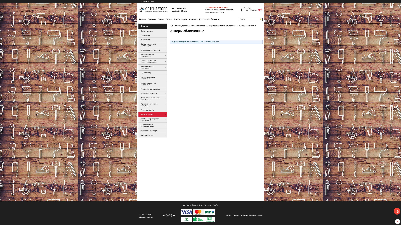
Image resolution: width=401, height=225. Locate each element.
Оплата (161, 19)
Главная (142, 19)
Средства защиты (147, 110)
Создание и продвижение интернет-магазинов (241, 215)
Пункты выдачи (180, 19)
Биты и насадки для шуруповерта (148, 45)
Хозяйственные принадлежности (147, 125)
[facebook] (169, 215)
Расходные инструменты (150, 89)
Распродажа (145, 35)
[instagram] (167, 215)
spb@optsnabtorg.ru (179, 11)
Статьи (169, 19)
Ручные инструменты (149, 93)
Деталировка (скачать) (209, 19)
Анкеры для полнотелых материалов (222, 26)
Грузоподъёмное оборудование (147, 55)
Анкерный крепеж (198, 26)
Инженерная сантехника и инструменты (151, 99)
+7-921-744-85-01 (179, 8)
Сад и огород (146, 73)
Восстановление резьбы (150, 50)
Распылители (146, 40)
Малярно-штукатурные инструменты (150, 119)
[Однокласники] (171, 215)
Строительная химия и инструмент (149, 105)
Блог (201, 205)
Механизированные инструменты (148, 84)
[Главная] (172, 26)
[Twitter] (174, 215)
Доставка (152, 19)
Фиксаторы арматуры (149, 131)
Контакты (193, 19)
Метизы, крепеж (181, 26)
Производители (147, 31)
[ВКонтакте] (163, 215)
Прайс (215, 205)
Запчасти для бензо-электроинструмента (149, 61)
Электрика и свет (147, 135)
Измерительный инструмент (147, 67)
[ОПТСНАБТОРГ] (153, 9)
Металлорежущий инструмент (148, 78)
